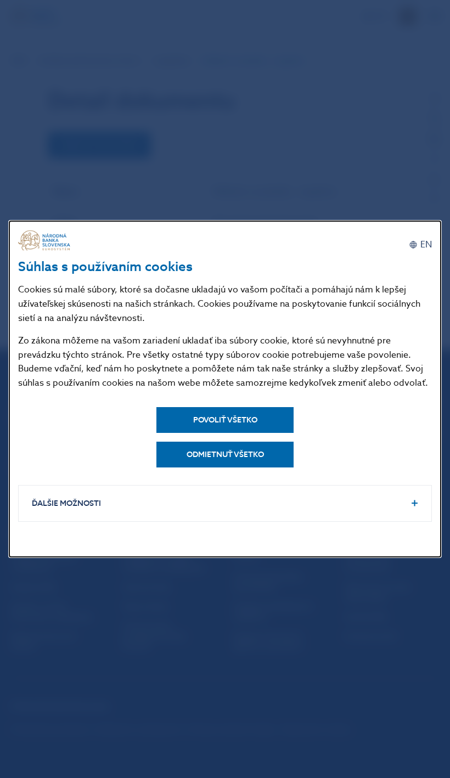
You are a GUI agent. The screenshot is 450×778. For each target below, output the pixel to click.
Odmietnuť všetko (225, 454)
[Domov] (45, 240)
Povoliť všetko (225, 420)
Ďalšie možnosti (66, 503)
